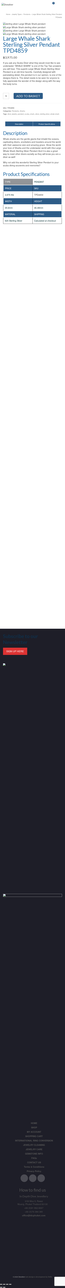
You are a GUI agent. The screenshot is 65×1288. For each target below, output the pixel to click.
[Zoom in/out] (1, 1284)
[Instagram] (32, 1178)
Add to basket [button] (32, 385)
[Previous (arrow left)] (1, 1287)
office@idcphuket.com (33, 1215)
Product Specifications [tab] (47, 124)
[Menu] (59, 4)
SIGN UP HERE (15, 651)
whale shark (54, 114)
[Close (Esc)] (10, 1284)
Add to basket (28, 96)
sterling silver (44, 114)
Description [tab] (19, 124)
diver (9, 114)
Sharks (22, 111)
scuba (27, 114)
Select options (32, 307)
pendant (21, 114)
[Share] (7, 1284)
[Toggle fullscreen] (4, 1284)
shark (32, 114)
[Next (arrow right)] (4, 1287)
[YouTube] (41, 1178)
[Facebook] (24, 1178)
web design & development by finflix (38, 1277)
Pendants (15, 111)
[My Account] (44, 4)
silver (37, 114)
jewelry (14, 114)
